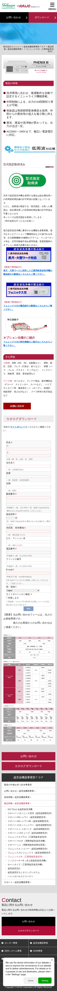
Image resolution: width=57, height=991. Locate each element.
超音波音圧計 (14, 868)
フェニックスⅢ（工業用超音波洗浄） (26, 856)
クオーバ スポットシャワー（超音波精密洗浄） (30, 825)
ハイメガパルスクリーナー (20, 876)
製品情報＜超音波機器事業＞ (18, 803)
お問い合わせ (13, 17)
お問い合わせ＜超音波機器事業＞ (20, 791)
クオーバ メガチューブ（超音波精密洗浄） (28, 833)
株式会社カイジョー (12, 47)
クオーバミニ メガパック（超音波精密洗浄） (29, 829)
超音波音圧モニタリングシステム (24, 872)
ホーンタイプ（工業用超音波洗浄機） (26, 864)
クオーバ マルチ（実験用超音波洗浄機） (27, 841)
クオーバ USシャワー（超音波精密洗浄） (27, 817)
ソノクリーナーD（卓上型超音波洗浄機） (28, 860)
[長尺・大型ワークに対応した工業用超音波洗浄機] (28, 248)
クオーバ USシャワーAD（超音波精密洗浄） (29, 821)
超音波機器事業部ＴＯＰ (34, 47)
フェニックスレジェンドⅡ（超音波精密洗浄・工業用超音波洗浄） (31, 852)
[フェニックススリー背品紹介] (28, 284)
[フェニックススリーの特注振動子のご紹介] (28, 319)
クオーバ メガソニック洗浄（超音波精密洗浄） (30, 813)
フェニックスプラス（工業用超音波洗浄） (28, 837)
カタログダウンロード (28, 766)
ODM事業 (37, 951)
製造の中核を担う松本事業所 (18, 784)
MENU (52, 6)
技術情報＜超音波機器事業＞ (18, 797)
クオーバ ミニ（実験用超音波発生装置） (27, 845)
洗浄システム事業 (13, 951)
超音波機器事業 (40, 943)
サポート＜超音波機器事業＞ (18, 882)
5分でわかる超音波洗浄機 (20, 809)
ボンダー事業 (11, 943)
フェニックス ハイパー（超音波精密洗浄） (28, 848)
